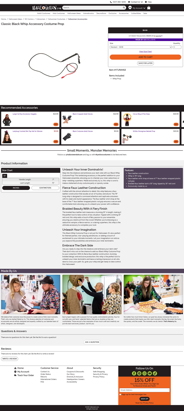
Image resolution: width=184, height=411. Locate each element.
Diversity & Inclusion (75, 377)
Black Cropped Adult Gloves (83, 114)
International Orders (49, 379)
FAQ (42, 382)
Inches (16, 188)
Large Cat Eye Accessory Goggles (25, 114)
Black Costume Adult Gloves (83, 131)
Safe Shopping (99, 372)
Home (20, 368)
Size (111, 43)
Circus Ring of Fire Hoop (141, 114)
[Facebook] (134, 373)
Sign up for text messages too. (134, 394)
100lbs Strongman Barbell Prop (144, 131)
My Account (23, 371)
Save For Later (145, 63)
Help (150, 2)
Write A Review (9, 359)
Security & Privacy (100, 374)
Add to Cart (145, 57)
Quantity (176, 43)
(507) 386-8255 (119, 2)
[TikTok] (155, 373)
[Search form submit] (124, 8)
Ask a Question (92, 342)
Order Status (46, 374)
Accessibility (72, 382)
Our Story (71, 374)
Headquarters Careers (75, 379)
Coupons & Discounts (75, 372)
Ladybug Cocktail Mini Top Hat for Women (27, 131)
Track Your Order (25, 375)
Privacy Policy (98, 377)
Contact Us (135, 2)
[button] (136, 7)
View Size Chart (145, 52)
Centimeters (45, 188)
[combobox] (92, 8)
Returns (44, 377)
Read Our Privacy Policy (145, 403)
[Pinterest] (139, 373)
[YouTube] (150, 373)
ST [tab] (5, 176)
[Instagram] (144, 373)
